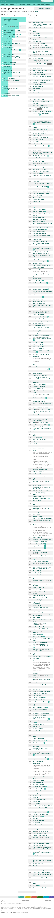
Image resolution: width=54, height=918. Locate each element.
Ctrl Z (42, 267)
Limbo (13, 64)
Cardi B (34, 856)
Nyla (49, 614)
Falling (18, 76)
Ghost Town (43, 169)
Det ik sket (40, 728)
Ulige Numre (35, 303)
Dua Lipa (6, 47)
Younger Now (13, 62)
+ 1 (10, 86)
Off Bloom (35, 183)
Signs (37, 793)
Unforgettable (7, 93)
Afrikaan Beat (15, 84)
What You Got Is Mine (44, 656)
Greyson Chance (47, 403)
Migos (34, 193)
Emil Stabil (6, 86)
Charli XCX (6, 45)
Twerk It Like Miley (37, 420)
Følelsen (9, 32)
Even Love (39, 816)
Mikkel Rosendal (46, 526)
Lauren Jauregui (44, 163)
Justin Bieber (7, 30)
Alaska (42, 788)
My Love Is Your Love (46, 518)
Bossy (46, 321)
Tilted (46, 285)
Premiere (49, 64)
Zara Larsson (36, 346)
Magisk (39, 500)
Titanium (48, 287)
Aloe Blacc (35, 496)
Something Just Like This (39, 401)
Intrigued (41, 221)
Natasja (41, 691)
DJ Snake (35, 391)
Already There (38, 822)
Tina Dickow (43, 704)
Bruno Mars (35, 227)
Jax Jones (35, 51)
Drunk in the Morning (45, 575)
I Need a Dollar (41, 496)
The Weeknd (35, 111)
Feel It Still (15, 34)
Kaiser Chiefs (36, 609)
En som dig (41, 471)
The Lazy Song (42, 439)
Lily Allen (35, 297)
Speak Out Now (41, 512)
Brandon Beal (36, 419)
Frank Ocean (36, 784)
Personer (29, 4)
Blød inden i (44, 759)
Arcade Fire (6, 39)
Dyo (41, 316)
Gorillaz (34, 409)
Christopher (35, 263)
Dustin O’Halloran (44, 709)
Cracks (39, 634)
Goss (34, 803)
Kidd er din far (39, 371)
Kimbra (41, 602)
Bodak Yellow (40, 856)
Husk (38, 181)
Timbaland (35, 631)
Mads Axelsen (36, 773)
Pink (34, 54)
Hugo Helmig (7, 50)
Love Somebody (40, 348)
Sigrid (34, 41)
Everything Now (14, 39)
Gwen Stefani (36, 105)
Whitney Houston (36, 518)
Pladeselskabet (36, 763)
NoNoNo (34, 70)
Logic (34, 175)
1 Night (50, 805)
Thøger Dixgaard (36, 74)
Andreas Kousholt (40, 363)
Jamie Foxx (45, 434)
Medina (34, 119)
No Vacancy (42, 386)
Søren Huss (44, 619)
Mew (34, 695)
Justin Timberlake (37, 377)
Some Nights (39, 195)
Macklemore (35, 126)
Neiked (34, 316)
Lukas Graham (36, 369)
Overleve (43, 301)
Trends (3, 1)
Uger (6, 4)
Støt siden (3, 912)
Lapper (48, 191)
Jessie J (34, 327)
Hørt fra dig (41, 211)
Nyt (34, 4)
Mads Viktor (35, 233)
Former (43, 74)
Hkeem (38, 223)
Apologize (35, 632)
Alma (34, 173)
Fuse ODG (45, 614)
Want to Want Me (44, 95)
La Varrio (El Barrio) (40, 325)
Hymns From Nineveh (37, 350)
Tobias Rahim (36, 27)
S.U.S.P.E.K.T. (40, 388)
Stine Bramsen (36, 283)
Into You (42, 724)
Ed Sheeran (35, 72)
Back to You (18, 58)
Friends (18, 30)
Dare (49, 409)
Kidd (5, 52)
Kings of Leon (36, 129)
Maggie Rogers (36, 788)
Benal (5, 23)
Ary (33, 822)
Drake (34, 570)
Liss (33, 141)
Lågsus (34, 450)
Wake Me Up (39, 280)
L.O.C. (34, 181)
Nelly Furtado (36, 584)
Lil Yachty (45, 623)
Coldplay (35, 148)
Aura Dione (35, 37)
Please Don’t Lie (14, 50)
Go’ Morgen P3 (36, 269)
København (42, 303)
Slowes (34, 797)
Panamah (35, 699)
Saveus (34, 135)
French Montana (7, 92)
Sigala (37, 487)
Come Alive (42, 786)
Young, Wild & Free (40, 582)
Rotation (47, 4)
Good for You (36, 510)
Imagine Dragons (36, 99)
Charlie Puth (35, 152)
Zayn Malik (35, 745)
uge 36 (36, 11)
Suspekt (5, 68)
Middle (34, 392)
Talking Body (40, 600)
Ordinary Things (44, 369)
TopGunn (43, 191)
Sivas (5, 66)
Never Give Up (36, 711)
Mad (47, 877)
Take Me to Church (41, 707)
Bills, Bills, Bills (44, 607)
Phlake (34, 331)
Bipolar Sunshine (45, 391)
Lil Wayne (43, 877)
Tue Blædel (43, 275)
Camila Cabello (7, 43)
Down (40, 344)
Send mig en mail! (25, 900)
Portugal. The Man (8, 34)
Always (37, 141)
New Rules (11, 47)
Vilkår (7, 912)
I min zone (38, 431)
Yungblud (6, 36)
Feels (17, 28)
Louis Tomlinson (7, 56)
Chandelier (37, 33)
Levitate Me (40, 636)
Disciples (35, 516)
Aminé (34, 827)
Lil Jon (41, 189)
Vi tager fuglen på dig (45, 80)
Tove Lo (34, 600)
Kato (34, 487)
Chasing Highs (39, 173)
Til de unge (43, 845)
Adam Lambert (36, 169)
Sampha (34, 874)
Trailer (41, 143)
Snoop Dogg (35, 580)
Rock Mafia (44, 37)
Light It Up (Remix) (37, 615)
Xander (34, 476)
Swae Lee (18, 92)
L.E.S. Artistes (41, 229)
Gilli (33, 325)
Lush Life (42, 687)
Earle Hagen (35, 539)
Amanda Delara (36, 231)
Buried (39, 150)
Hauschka (37, 709)
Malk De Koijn (36, 80)
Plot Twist (38, 41)
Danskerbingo (36, 356)
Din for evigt (41, 587)
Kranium (43, 502)
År (16, 4)
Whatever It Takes (45, 259)
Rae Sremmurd (14, 18)
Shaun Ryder (43, 409)
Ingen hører (44, 155)
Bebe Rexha (18, 56)
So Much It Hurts (45, 887)
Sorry (37, 885)
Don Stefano (13, 52)
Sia (33, 33)
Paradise (40, 148)
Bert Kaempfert (7, 84)
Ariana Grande (40, 327)
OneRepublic (35, 386)
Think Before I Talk (12, 78)
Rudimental (35, 213)
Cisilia (34, 223)
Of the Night (40, 68)
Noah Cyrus (35, 721)
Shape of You (42, 72)
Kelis (34, 321)
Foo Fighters (35, 795)
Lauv (34, 537)
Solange (34, 877)
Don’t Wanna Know (37, 61)
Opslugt (38, 514)
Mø (33, 342)
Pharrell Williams (11, 28)
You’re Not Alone (44, 333)
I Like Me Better (39, 537)
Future (5, 95)
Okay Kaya (12, 76)
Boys (11, 45)
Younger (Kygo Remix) (44, 757)
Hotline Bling (39, 761)
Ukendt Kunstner (36, 155)
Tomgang (43, 740)
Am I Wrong (41, 417)
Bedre (18, 52)
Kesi (5, 32)
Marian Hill (35, 344)
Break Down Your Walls (44, 206)
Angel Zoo (39, 331)
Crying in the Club (16, 43)
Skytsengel (40, 93)
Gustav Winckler (36, 541)
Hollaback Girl (43, 105)
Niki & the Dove (36, 887)
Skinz (34, 431)
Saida (34, 514)
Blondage (6, 41)
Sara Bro (38, 275)
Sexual (44, 316)
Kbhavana (38, 550)
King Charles (12, 36)
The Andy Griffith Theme (45, 539)
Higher (11, 60)
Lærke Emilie (35, 143)
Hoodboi (47, 502)
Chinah (34, 816)
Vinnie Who (35, 656)
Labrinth (44, 721)
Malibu (40, 473)
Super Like (44, 375)
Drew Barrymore (39, 782)
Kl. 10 (38, 119)
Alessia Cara (42, 175)
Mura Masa (35, 805)
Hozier (34, 707)
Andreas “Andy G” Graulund (11, 900)
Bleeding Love (42, 261)
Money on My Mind (43, 424)
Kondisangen (44, 541)
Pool (47, 597)
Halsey (47, 30)
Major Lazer (35, 614)
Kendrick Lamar (45, 60)
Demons (43, 99)
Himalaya (39, 135)
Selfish (17, 95)
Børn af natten (41, 699)
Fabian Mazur (7, 88)
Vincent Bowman (42, 82)
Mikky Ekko (43, 309)
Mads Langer (36, 333)
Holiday (44, 448)
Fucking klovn (42, 233)
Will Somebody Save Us (42, 407)
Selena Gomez (46, 152)
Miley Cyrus (6, 62)
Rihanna (13, 95)
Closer (34, 31)
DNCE (34, 243)
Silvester (34, 117)
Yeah (50, 189)
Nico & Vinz (35, 221)
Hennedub (42, 520)
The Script (35, 415)
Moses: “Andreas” (37, 375)
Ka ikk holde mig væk (42, 476)
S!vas (34, 550)
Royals (38, 437)
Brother (38, 203)
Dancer (39, 117)
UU (8, 20)
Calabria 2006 (47, 691)
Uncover (42, 346)
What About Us (39, 139)
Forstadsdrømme (42, 219)
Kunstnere (22, 4)
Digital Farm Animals (9, 58)
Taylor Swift (6, 72)
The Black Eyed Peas (37, 717)
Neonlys (43, 398)
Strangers (35, 165)
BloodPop (13, 30)
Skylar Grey (45, 126)
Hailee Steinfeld (46, 487)
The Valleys (43, 715)
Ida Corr (34, 24)
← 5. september (39, 8)
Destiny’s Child (36, 607)
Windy (42, 543)
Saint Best (35, 82)
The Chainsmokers (37, 30)
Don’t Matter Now (44, 814)
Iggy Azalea (35, 235)
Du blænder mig (44, 27)
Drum (36, 868)
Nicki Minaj (47, 327)
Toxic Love (39, 158)
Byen (42, 97)
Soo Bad (38, 803)
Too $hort (41, 321)
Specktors (35, 278)
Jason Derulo (36, 95)
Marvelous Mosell (36, 113)
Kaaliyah (34, 150)
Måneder (12, 4)
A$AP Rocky (46, 508)
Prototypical (43, 283)
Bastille (34, 68)
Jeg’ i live (40, 323)
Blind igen (41, 820)
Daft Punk (45, 638)
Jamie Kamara (36, 845)
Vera (5, 76)
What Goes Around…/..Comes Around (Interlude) (42, 378)
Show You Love (36, 488)
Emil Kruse (35, 211)
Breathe (34, 504)
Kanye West (35, 434)
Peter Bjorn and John (37, 160)
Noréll (34, 158)
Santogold (35, 229)
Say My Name (41, 217)
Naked (40, 263)
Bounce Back (41, 90)
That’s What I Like (43, 227)
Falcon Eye (41, 612)
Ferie (39, 278)
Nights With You (39, 342)
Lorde (5, 54)
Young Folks (41, 161)
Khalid (5, 18)
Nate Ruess (41, 54)
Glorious (35, 127)
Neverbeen (38, 880)
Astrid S (5, 78)
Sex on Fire (42, 129)
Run (40, 795)
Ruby (41, 609)
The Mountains (36, 715)
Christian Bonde (36, 526)
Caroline (39, 827)
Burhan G (35, 323)
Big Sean (16, 26)
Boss (10, 41)
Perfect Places (11, 54)
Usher (34, 189)
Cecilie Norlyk (39, 672)
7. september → (47, 8)
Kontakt (18, 912)
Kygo (34, 679)
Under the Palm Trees (46, 265)
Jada (34, 818)
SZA (34, 782)
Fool (34, 444)
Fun (33, 195)
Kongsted (35, 217)
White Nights (41, 199)
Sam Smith (35, 424)
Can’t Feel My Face (44, 111)
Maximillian (6, 60)
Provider (42, 784)
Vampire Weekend (37, 448)
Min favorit (40, 58)
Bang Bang (35, 328)
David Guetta (36, 287)
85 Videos (38, 695)
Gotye (34, 602)
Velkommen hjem (8, 70)
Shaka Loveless (12, 68)
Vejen (8, 66)
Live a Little (38, 444)
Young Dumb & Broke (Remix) (44, 122)
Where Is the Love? (43, 718)
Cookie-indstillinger (24, 912)
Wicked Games (43, 642)
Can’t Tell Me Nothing (44, 629)
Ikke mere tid (44, 241)
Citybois (34, 597)
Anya (34, 880)
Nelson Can (35, 206)
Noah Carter (35, 786)
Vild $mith (35, 58)
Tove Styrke (35, 799)
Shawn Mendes (36, 748)
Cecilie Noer (13, 23)
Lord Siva (35, 191)
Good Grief (39, 373)
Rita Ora (12, 80)
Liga (34, 661)
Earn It (9, 89)
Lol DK (34, 524)
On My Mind (41, 516)
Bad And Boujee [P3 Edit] (42, 193)
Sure (37, 818)
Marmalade (35, 624)
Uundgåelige (40, 4)
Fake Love (38, 570)
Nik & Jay (35, 93)
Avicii (5, 80)
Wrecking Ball (42, 733)
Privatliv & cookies (13, 912)
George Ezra (35, 814)
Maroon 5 (35, 60)
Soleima (34, 458)
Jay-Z (34, 493)
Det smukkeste (40, 314)
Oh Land (35, 199)
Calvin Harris (6, 26)
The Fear (40, 297)
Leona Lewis (35, 261)
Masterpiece (40, 70)
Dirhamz (43, 231)
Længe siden (41, 485)
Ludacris (46, 189)
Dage (2, 4)
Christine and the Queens (38, 285)
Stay (48, 309)
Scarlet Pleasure (7, 64)
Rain (39, 415)
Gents (34, 203)
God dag (38, 617)
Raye (43, 51)
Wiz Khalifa (41, 580)
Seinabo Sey (35, 757)
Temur (45, 223)
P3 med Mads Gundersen (39, 595)
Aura (34, 348)
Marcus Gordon (36, 97)
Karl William (35, 820)
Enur (34, 691)
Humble (43, 824)
